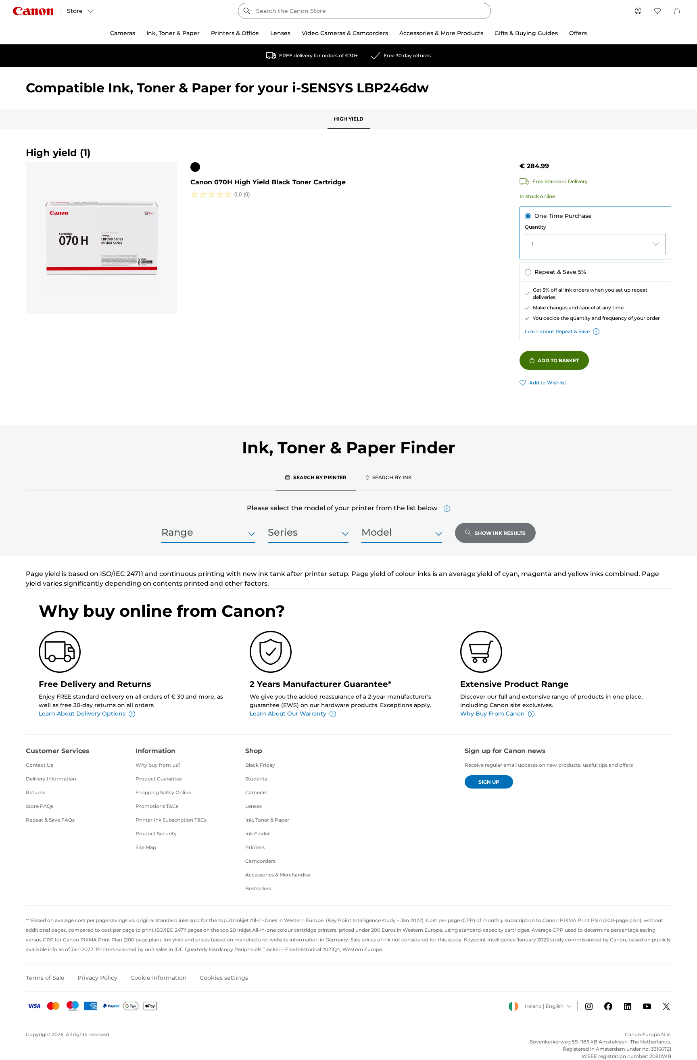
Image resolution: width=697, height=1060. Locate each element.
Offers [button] (578, 33)
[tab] (315, 477)
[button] (447, 508)
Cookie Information (158, 977)
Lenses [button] (280, 33)
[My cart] (677, 10)
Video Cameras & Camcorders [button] (345, 33)
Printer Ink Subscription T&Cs (171, 820)
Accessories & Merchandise (278, 875)
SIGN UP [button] (488, 782)
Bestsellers (258, 888)
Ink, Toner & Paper (267, 820)
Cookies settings (224, 977)
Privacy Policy (97, 977)
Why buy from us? (158, 765)
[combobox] (364, 11)
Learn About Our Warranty (288, 713)
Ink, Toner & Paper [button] (173, 33)
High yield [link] (348, 119)
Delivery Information (51, 779)
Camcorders (260, 861)
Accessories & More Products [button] (441, 33)
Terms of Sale (45, 977)
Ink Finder (257, 833)
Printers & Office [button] (235, 33)
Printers (255, 847)
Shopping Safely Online (163, 792)
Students (256, 779)
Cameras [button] (122, 33)
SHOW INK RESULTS (500, 533)
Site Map (146, 847)
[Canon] (33, 11)
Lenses (253, 806)
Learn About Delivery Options (82, 713)
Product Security (156, 833)
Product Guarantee (159, 779)
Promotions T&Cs (157, 806)
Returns (35, 792)
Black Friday (260, 765)
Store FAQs (39, 806)
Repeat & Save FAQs (50, 820)
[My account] (638, 10)
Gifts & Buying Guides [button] (526, 33)
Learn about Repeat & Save (557, 331)
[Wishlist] (657, 10)
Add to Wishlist (547, 383)
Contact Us (39, 765)
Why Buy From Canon (492, 713)
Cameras (256, 792)
